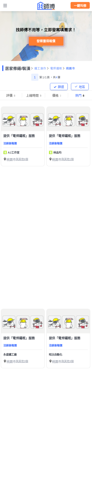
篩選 (61, 87)
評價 (9, 95)
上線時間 (32, 95)
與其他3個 (22, 361)
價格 (55, 95)
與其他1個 (67, 159)
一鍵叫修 (80, 5)
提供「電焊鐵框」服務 (19, 136)
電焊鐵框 (56, 68)
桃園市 (70, 68)
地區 (82, 87)
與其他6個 (22, 159)
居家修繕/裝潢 (17, 68)
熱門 (78, 95)
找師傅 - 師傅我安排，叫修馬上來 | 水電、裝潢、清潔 (46, 6)
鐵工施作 (40, 68)
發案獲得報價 (46, 41)
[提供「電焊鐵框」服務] (22, 119)
